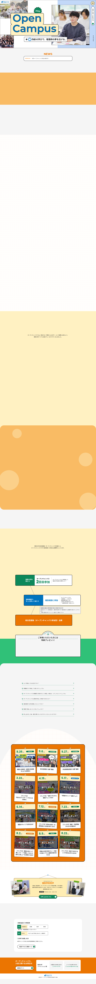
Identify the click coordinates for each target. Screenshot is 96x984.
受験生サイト (20, 968)
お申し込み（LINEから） (93, 15)
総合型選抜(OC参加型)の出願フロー (26, 118)
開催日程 (70, 118)
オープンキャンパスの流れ (26, 111)
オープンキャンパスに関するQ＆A (48, 118)
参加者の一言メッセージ (70, 111)
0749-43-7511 (56, 966)
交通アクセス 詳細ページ (25, 946)
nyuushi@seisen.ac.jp (72, 966)
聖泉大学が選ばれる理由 (48, 111)
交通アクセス (47, 124)
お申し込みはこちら (46, 897)
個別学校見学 (26, 124)
